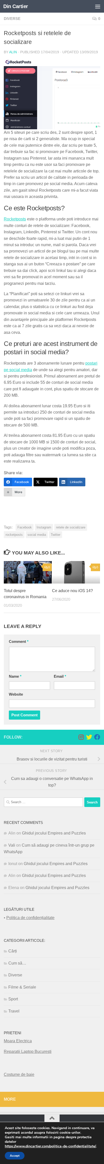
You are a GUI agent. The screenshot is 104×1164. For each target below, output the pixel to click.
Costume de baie (19, 1074)
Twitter (55, 535)
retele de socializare (70, 527)
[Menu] (97, 6)
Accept (14, 1156)
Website (16, 694)
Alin (13, 52)
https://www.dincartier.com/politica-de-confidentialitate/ (50, 1146)
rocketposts (14, 535)
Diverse (12, 19)
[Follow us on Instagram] (81, 737)
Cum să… (17, 963)
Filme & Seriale (22, 987)
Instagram (44, 527)
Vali (11, 845)
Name (15, 676)
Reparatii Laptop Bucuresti (27, 1051)
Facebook (24, 527)
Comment (19, 642)
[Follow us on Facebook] (97, 737)
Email (60, 676)
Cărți (12, 951)
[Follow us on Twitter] (89, 737)
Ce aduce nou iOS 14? (72, 591)
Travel (13, 1011)
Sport (13, 999)
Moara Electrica (18, 1041)
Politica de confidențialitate (30, 918)
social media (37, 535)
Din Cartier (15, 6)
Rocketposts (15, 219)
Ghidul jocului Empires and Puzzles (54, 833)
